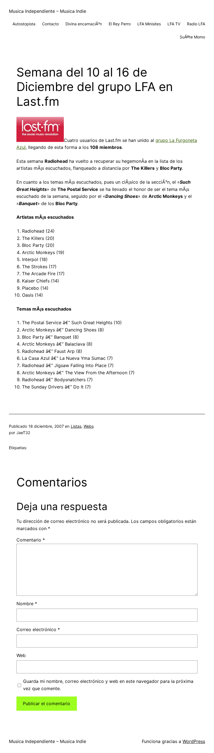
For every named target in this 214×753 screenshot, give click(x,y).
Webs (89, 426)
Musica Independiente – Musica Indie (47, 11)
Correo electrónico (38, 629)
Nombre (26, 603)
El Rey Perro (120, 23)
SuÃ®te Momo (192, 37)
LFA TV (173, 23)
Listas (76, 426)
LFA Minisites (149, 23)
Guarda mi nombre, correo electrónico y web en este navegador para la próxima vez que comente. (108, 684)
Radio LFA (196, 23)
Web (21, 655)
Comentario (30, 540)
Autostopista (24, 23)
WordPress (194, 741)
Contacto (50, 23)
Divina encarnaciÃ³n (83, 23)
